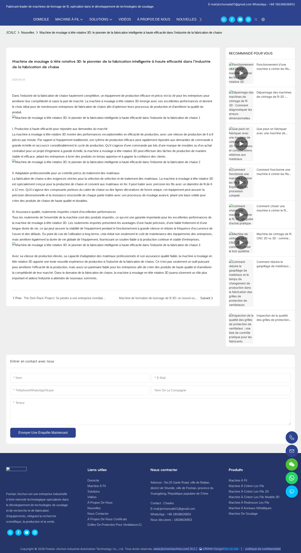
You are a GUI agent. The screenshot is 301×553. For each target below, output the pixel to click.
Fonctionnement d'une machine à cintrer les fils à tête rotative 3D (274, 67)
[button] (200, 19)
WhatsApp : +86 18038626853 (273, 4)
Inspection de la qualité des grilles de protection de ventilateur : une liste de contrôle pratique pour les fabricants (274, 318)
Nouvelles (27, 32)
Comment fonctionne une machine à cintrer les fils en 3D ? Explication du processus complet (273, 172)
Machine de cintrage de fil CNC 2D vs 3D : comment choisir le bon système (274, 236)
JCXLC (11, 32)
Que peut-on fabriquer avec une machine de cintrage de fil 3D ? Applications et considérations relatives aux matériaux (272, 131)
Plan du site (231, 549)
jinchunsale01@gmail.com (234, 4)
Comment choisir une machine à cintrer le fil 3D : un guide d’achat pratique (271, 208)
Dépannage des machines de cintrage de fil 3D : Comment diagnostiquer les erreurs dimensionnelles (274, 95)
